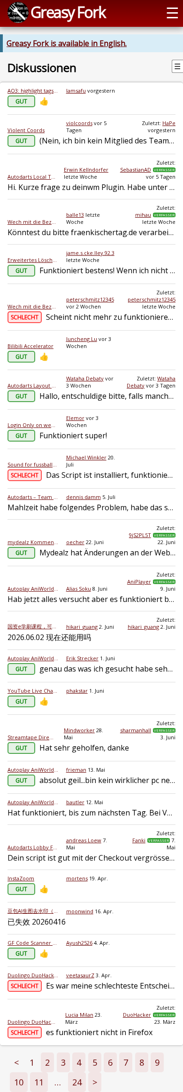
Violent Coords (26, 130)
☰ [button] (172, 12)
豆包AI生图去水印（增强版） (33, 910)
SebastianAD (135, 169)
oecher (75, 542)
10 (18, 1082)
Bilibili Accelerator (30, 345)
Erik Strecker (82, 658)
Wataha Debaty (85, 378)
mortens (77, 878)
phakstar (77, 690)
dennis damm (83, 496)
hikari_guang (82, 626)
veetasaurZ (80, 975)
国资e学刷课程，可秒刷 (33, 626)
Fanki (138, 840)
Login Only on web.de (33, 424)
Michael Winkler (86, 457)
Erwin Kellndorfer (86, 169)
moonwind (79, 911)
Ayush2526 (79, 942)
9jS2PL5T (140, 534)
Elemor (75, 417)
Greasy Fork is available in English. (67, 43)
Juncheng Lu (81, 338)
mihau (143, 214)
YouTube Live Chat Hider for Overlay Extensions (33, 690)
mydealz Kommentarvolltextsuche (33, 542)
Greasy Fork (67, 11)
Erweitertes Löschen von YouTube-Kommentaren (33, 259)
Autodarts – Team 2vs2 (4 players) (33, 496)
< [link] (16, 1062)
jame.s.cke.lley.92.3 (90, 252)
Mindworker (79, 730)
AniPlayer (139, 581)
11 (39, 1082)
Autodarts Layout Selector (33, 385)
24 (77, 1082)
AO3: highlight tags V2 (33, 90)
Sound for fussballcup (33, 464)
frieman (76, 769)
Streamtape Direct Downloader (32, 737)
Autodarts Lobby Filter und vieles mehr (33, 847)
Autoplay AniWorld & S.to (33, 588)
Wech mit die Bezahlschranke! (33, 221)
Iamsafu (76, 90)
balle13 (75, 214)
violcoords (79, 123)
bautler (75, 802)
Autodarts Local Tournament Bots (32, 176)
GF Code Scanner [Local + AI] (33, 942)
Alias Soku (78, 588)
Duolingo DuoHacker (33, 975)
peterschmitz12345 (90, 299)
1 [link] (32, 1062)
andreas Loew (83, 840)
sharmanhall (135, 730)
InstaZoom (21, 878)
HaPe (168, 123)
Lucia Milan (79, 1014)
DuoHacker (137, 1014)
